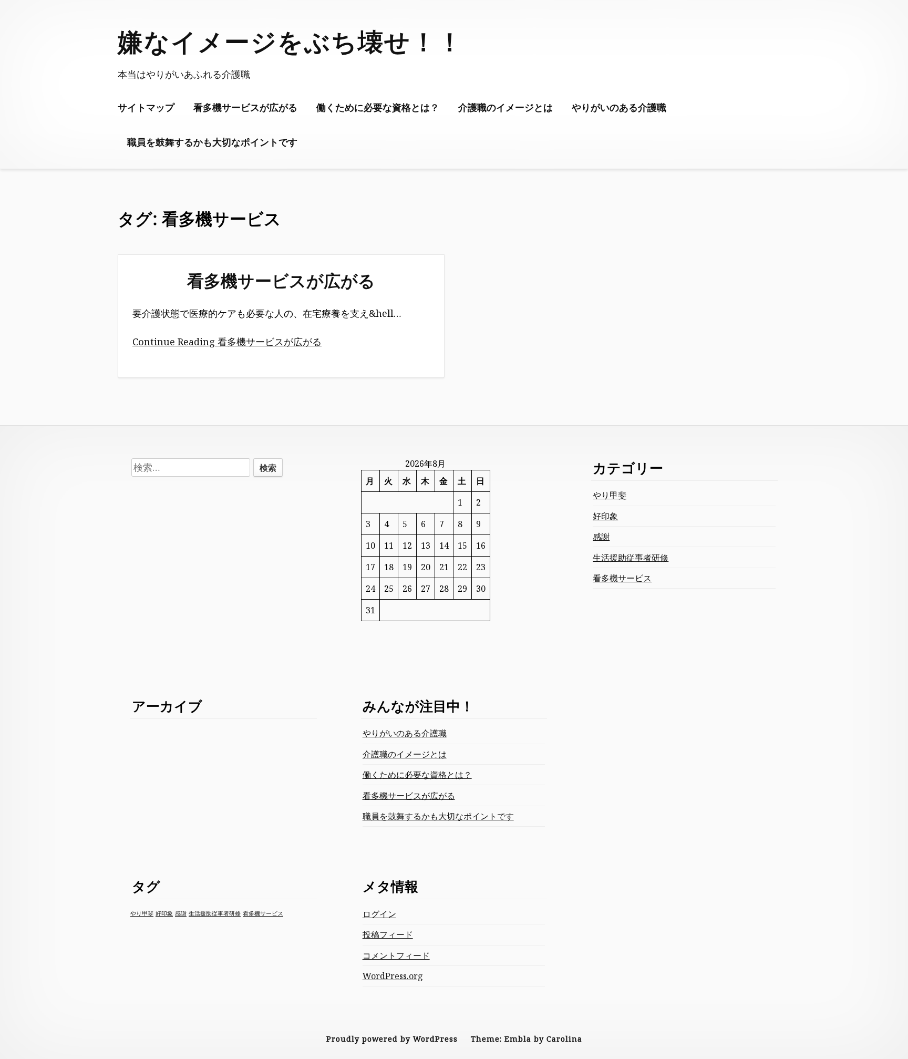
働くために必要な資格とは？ (377, 107)
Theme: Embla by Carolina (526, 1039)
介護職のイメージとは (505, 107)
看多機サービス (622, 578)
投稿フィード (388, 934)
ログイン (379, 914)
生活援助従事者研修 (630, 557)
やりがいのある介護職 (619, 107)
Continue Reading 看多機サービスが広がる (227, 341)
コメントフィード (396, 955)
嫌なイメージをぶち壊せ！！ (290, 41)
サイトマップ (146, 107)
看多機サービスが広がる (245, 107)
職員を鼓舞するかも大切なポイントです (212, 142)
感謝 (601, 536)
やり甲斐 (609, 495)
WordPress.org (393, 976)
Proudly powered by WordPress (392, 1039)
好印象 (605, 516)
